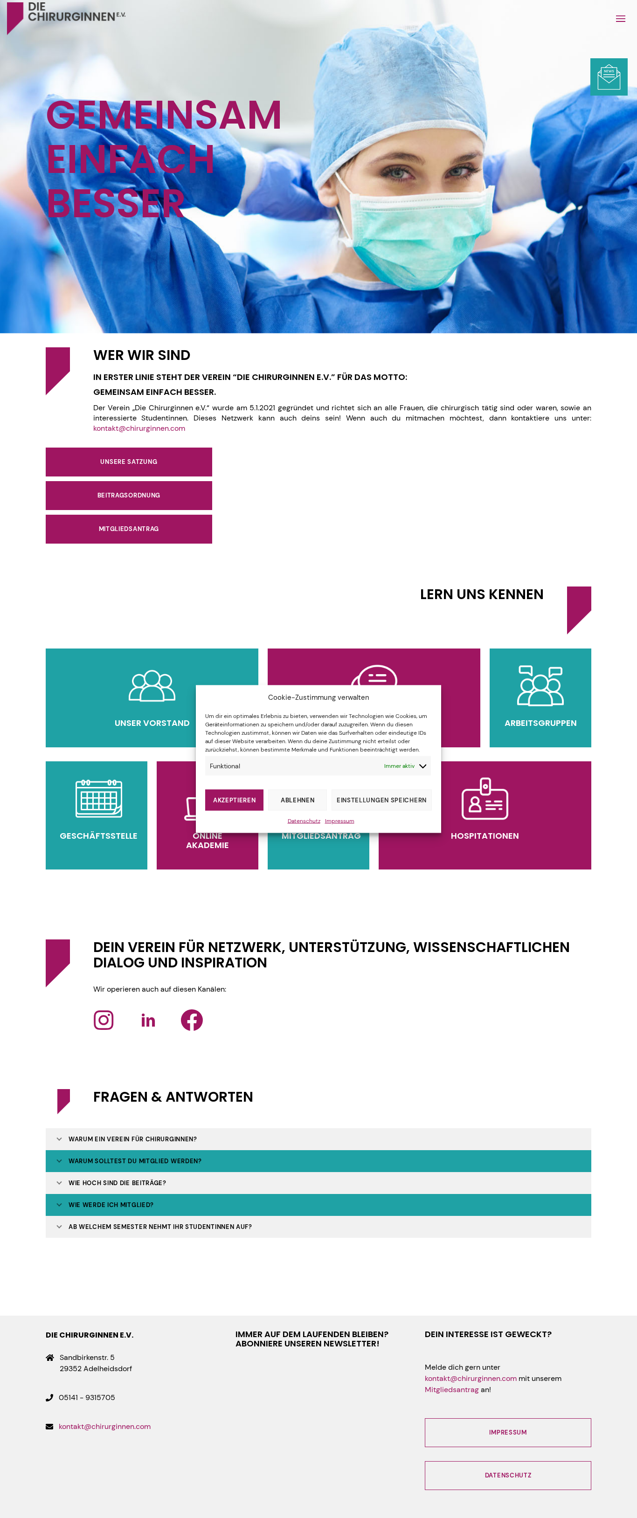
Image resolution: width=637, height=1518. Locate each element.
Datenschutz (304, 821)
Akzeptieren (234, 800)
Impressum (339, 821)
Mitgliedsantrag (452, 1389)
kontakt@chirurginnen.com (139, 428)
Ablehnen (298, 800)
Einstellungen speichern (382, 800)
